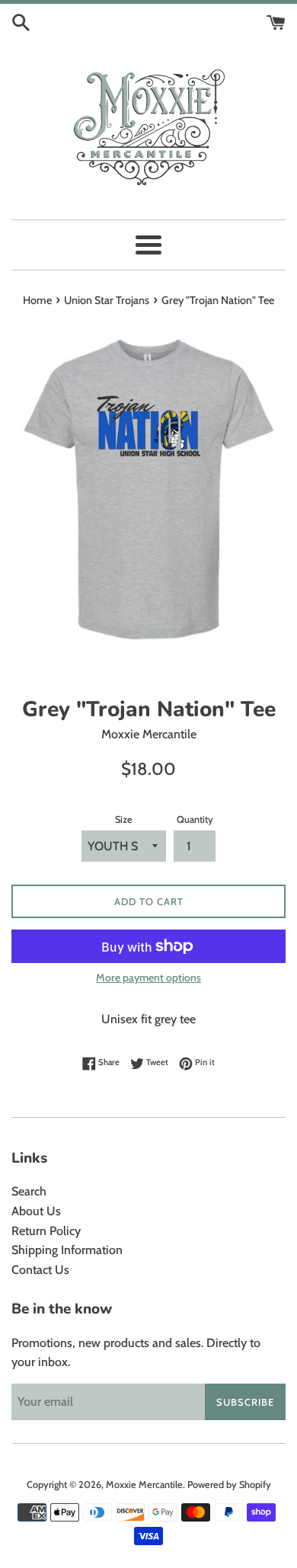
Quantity (195, 819)
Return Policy (46, 1231)
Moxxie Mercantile (144, 1484)
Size (124, 819)
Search (28, 1191)
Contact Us (40, 1269)
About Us (36, 1211)
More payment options (148, 977)
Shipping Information (67, 1250)
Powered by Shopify (229, 1484)
